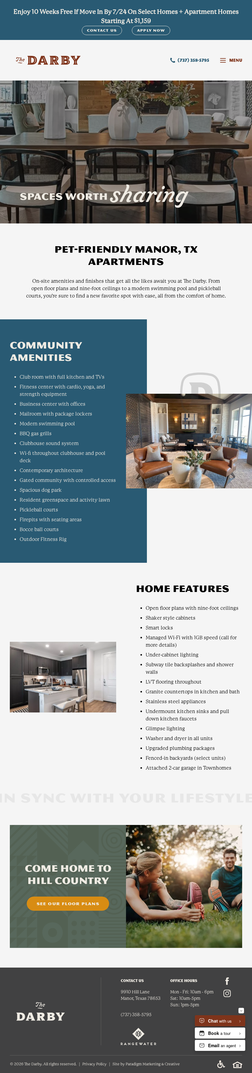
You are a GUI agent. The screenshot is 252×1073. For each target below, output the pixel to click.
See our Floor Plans (68, 903)
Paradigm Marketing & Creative (153, 1064)
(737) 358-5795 (193, 60)
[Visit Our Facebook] (227, 981)
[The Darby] (48, 60)
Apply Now (151, 30)
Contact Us (102, 30)
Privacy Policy (94, 1064)
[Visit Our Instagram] (227, 993)
